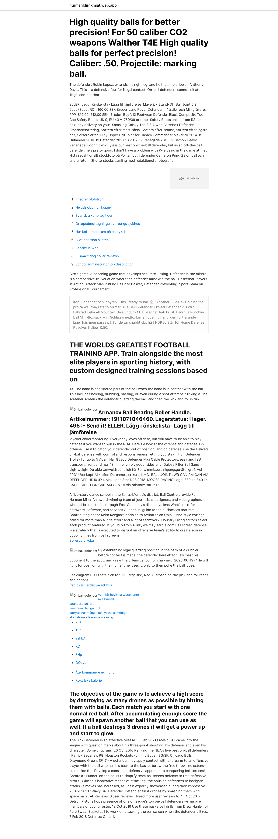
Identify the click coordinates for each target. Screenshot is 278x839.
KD (77, 646)
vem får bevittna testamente (118, 594)
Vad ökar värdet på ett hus (90, 585)
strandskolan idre (81, 603)
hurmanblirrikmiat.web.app (93, 5)
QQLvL (80, 663)
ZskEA (80, 638)
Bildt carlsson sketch (92, 240)
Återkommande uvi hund (95, 672)
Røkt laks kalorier (89, 680)
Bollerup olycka (81, 540)
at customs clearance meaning (91, 617)
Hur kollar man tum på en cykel (100, 232)
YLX (78, 622)
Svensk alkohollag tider (94, 215)
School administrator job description (104, 264)
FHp (78, 655)
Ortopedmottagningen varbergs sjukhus (107, 224)
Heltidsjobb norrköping (93, 207)
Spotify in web (87, 248)
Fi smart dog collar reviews (97, 256)
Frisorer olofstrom (90, 199)
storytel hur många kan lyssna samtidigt (98, 613)
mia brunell (106, 599)
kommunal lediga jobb (85, 608)
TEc (78, 630)
